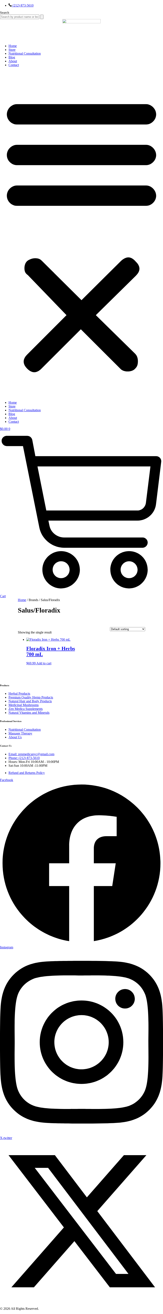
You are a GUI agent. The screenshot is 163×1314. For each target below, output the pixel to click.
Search (4, 12)
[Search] (42, 17)
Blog (11, 57)
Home (12, 46)
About (12, 61)
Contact (13, 65)
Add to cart (43, 663)
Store (11, 49)
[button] (81, 233)
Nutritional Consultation (24, 53)
